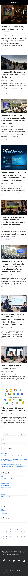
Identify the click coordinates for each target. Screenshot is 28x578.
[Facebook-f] (4, 560)
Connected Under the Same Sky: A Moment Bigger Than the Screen (13, 74)
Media (2, 492)
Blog (12, 35)
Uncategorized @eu (5, 500)
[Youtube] (19, 560)
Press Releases (17, 35)
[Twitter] (14, 560)
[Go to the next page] (25, 434)
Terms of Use (18, 572)
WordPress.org (4, 513)
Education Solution (5, 483)
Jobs (2, 489)
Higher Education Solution (6, 487)
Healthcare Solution (5, 485)
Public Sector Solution (5, 496)
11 (10, 531)
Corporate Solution (5, 480)
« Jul (2, 541)
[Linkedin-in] (9, 560)
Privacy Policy (4, 572)
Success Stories (4, 498)
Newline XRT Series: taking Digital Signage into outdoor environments (13, 29)
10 (6, 531)
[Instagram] (24, 560)
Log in (2, 509)
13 (17, 531)
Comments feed (4, 511)
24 (6, 536)
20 (17, 533)
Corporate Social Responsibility (7, 478)
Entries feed (3, 510)
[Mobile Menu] (26, 2)
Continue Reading (7, 50)
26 (14, 536)
